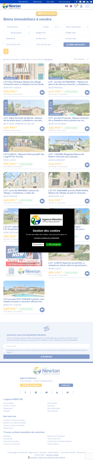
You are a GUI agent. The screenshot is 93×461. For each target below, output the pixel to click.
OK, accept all (54, 244)
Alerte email (37, 2)
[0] (75, 6)
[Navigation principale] (87, 6)
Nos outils (50, 2)
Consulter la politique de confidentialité (46, 238)
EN (71, 6)
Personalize (38, 244)
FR (66, 6)
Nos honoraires (64, 2)
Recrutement (23, 2)
